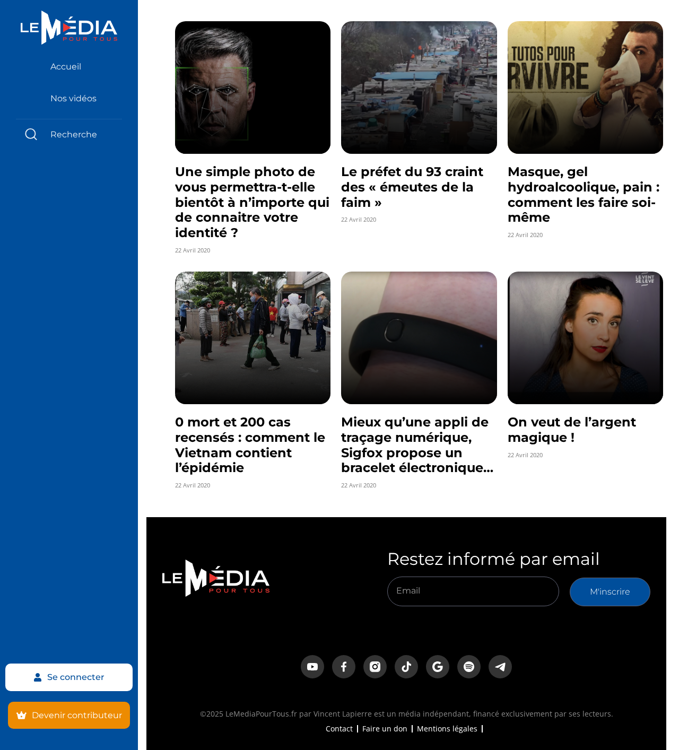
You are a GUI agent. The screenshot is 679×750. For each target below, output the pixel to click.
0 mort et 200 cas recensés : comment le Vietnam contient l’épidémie (250, 444)
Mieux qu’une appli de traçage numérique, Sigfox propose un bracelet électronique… (417, 444)
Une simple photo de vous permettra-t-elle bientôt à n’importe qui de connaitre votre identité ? (252, 202)
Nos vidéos (73, 98)
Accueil (65, 67)
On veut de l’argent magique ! (572, 429)
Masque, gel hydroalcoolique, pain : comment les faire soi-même (583, 194)
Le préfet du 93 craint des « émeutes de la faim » (412, 187)
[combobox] (69, 134)
